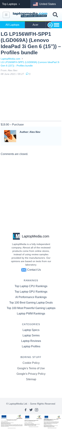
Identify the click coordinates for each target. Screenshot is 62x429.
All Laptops (12, 24)
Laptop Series (31, 335)
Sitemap (31, 379)
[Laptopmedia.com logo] (30, 14)
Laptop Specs (31, 330)
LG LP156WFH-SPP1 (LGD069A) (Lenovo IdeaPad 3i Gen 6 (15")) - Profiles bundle (30, 64)
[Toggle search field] (55, 15)
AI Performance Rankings (31, 297)
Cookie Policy (31, 362)
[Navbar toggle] (6, 15)
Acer (35, 24)
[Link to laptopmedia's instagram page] (36, 410)
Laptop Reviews (31, 340)
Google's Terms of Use (31, 368)
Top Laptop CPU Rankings (31, 286)
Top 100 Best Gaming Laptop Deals (31, 302)
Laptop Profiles (31, 346)
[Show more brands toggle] (56, 24)
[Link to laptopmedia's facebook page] (25, 410)
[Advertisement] (31, 99)
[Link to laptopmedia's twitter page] (31, 410)
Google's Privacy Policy (31, 373)
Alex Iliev (12, 70)
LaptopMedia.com (10, 58)
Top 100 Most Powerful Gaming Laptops (31, 308)
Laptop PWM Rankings (31, 313)
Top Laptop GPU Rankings (31, 291)
